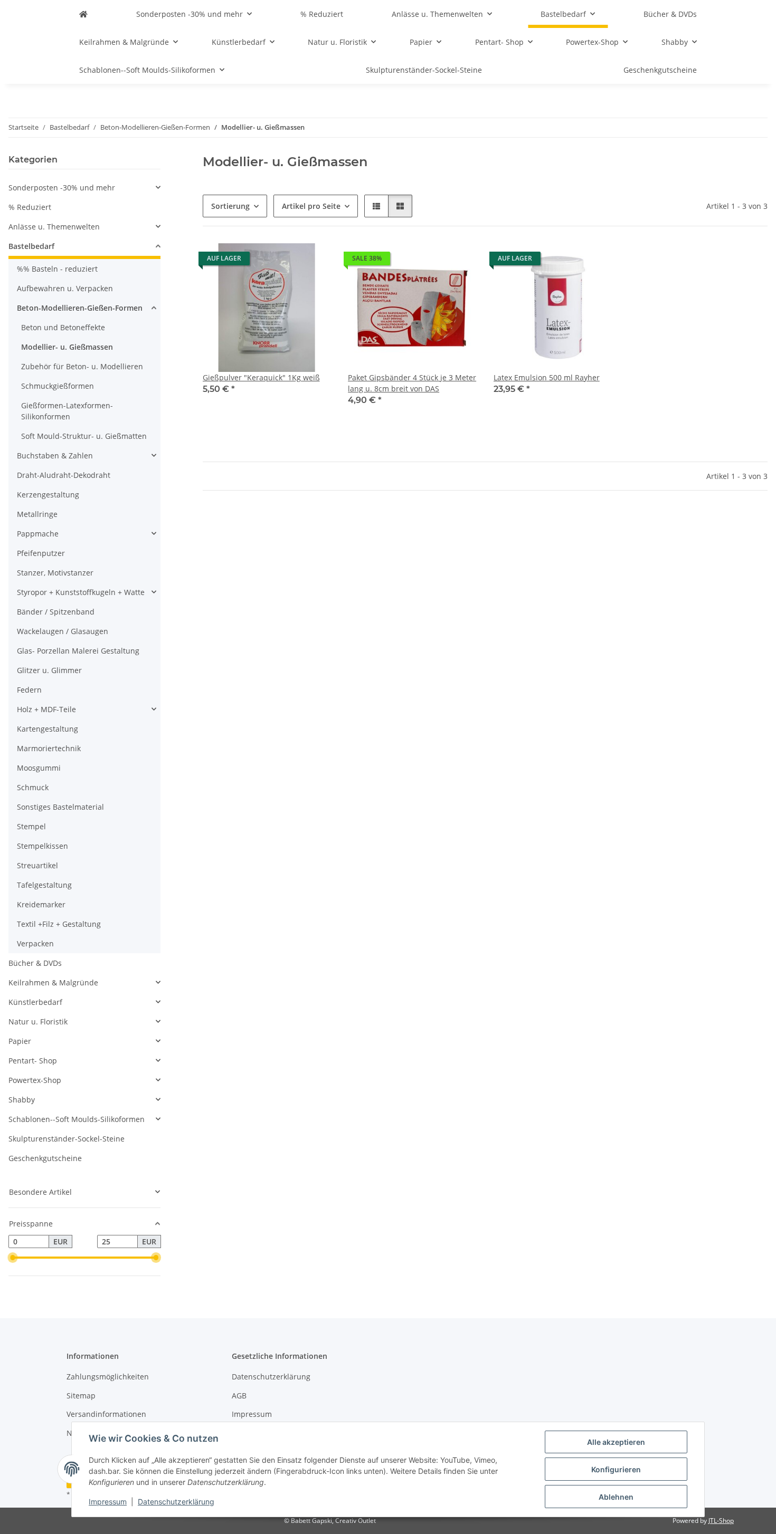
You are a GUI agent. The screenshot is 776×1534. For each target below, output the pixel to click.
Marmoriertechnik (49, 748)
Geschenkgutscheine (45, 1158)
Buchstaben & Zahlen (55, 455)
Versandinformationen (106, 1414)
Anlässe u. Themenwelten (54, 227)
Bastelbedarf (31, 246)
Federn (29, 690)
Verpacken (35, 943)
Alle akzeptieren (616, 1441)
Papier (19, 1041)
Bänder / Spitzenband (55, 612)
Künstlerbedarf (35, 1002)
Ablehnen (616, 1496)
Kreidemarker (41, 904)
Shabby (21, 1100)
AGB (239, 1396)
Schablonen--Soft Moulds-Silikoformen (76, 1119)
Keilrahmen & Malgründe (53, 982)
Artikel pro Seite (311, 206)
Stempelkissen (42, 846)
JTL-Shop (721, 1520)
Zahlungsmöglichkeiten (108, 1377)
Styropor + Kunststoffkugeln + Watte (81, 592)
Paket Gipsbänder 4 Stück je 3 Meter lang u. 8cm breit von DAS (412, 383)
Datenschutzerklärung (176, 1501)
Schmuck (33, 787)
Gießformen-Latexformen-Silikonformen (67, 410)
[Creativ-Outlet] (83, 14)
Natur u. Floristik (38, 1022)
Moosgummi (39, 768)
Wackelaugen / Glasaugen (62, 631)
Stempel (31, 826)
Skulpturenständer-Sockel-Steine (66, 1139)
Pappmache (38, 534)
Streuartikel (37, 865)
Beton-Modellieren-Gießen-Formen (80, 308)
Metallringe (37, 514)
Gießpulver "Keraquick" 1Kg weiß (261, 377)
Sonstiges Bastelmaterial (60, 807)
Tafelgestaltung (44, 885)
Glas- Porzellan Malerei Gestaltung (78, 651)
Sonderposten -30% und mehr (61, 188)
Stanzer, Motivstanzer (55, 573)
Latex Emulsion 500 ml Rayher (547, 377)
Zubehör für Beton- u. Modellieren (82, 366)
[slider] (12, 1257)
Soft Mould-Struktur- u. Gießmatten (84, 436)
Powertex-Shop (34, 1080)
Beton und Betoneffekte (63, 327)
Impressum (108, 1501)
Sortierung (230, 206)
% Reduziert (29, 207)
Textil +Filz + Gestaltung (59, 924)
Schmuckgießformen (57, 386)
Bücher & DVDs (35, 963)
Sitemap (81, 1396)
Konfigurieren (616, 1469)
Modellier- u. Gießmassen (67, 347)
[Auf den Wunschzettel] (313, 261)
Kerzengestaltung (48, 495)
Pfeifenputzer (41, 553)
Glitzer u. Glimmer (49, 670)
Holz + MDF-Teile (46, 709)
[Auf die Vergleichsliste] (285, 261)
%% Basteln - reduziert (57, 269)
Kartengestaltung (47, 729)
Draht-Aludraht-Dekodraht (63, 475)
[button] (376, 206)
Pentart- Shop (32, 1061)
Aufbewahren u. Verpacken (65, 288)
